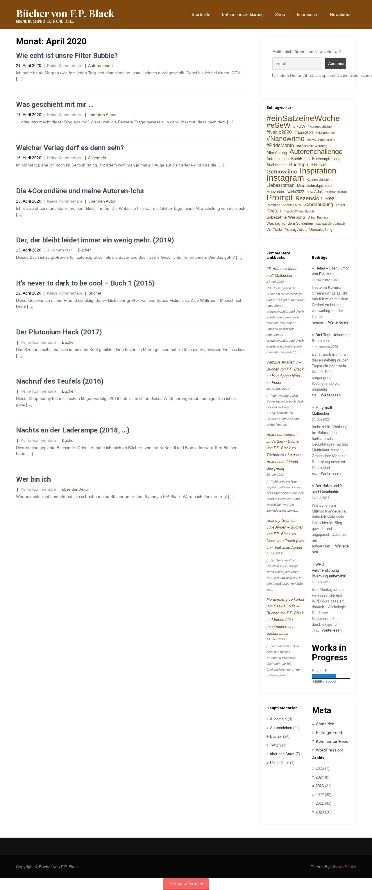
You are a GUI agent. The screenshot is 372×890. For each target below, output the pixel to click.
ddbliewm (318, 165)
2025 (320, 768)
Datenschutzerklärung (243, 14)
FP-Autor (274, 269)
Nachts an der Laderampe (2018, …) (73, 430)
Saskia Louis (292, 205)
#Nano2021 (303, 133)
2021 (320, 803)
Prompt (280, 198)
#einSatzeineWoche (303, 118)
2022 (320, 795)
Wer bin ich (33, 479)
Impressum (308, 14)
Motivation (275, 192)
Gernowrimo (282, 171)
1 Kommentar (59, 250)
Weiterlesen (338, 322)
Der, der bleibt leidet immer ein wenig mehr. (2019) (95, 240)
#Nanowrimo (286, 138)
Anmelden (325, 723)
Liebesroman (280, 185)
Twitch (274, 211)
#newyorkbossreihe (321, 139)
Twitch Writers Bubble (299, 211)
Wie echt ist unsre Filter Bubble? (67, 56)
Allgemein (97, 157)
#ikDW (299, 126)
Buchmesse (277, 165)
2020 (320, 812)
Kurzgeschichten (318, 179)
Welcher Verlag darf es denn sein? (70, 148)
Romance (273, 205)
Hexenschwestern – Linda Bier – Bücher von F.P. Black (283, 441)
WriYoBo (274, 229)
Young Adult (296, 229)
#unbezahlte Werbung (311, 146)
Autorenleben (100, 65)
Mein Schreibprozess (314, 186)
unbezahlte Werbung (286, 217)
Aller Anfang (277, 153)
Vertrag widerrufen (186, 883)
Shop (280, 14)
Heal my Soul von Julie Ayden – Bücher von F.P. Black (285, 527)
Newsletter (340, 14)
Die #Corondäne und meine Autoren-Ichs (80, 191)
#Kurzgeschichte (320, 126)
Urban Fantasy (318, 217)
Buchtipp (298, 164)
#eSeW (279, 125)
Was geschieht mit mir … (55, 104)
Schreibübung (318, 204)
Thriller (340, 205)
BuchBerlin (300, 159)
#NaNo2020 (279, 132)
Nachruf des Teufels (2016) (60, 381)
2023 (320, 786)
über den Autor (102, 114)
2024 (320, 777)
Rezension (309, 198)
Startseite (201, 14)
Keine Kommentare (65, 65)
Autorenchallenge (316, 152)
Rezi (330, 198)
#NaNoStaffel (325, 132)
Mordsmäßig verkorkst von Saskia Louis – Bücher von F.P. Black (285, 606)
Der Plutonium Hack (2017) (59, 332)
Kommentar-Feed (332, 741)
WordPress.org (330, 750)
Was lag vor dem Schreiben (290, 223)
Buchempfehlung (326, 159)
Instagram (285, 178)
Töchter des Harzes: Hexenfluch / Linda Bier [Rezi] (284, 462)
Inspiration (318, 171)
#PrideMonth (280, 145)
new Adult (315, 192)
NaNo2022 (295, 192)
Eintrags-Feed (329, 732)
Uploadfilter (279, 762)
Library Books (343, 866)
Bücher (84, 250)
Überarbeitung (320, 230)
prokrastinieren (336, 192)
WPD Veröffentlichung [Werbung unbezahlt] (329, 570)
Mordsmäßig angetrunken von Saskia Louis (280, 627)
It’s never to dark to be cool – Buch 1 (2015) (85, 283)
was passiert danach (330, 223)
